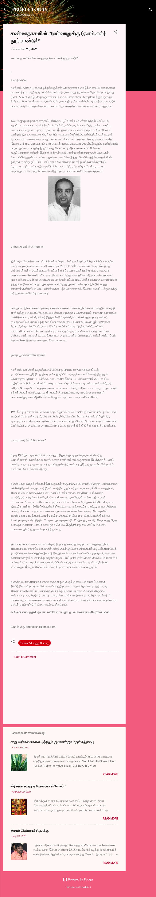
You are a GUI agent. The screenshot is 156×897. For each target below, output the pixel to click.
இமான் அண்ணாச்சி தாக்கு (30, 830)
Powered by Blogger (80, 879)
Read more (110, 774)
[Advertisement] (141, 81)
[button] (115, 32)
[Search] (150, 10)
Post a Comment (25, 657)
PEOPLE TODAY (29, 9)
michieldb (86, 887)
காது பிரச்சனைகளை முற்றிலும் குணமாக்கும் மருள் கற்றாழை (52, 741)
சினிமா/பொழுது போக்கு (34, 643)
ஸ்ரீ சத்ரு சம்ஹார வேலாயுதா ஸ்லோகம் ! (38, 786)
